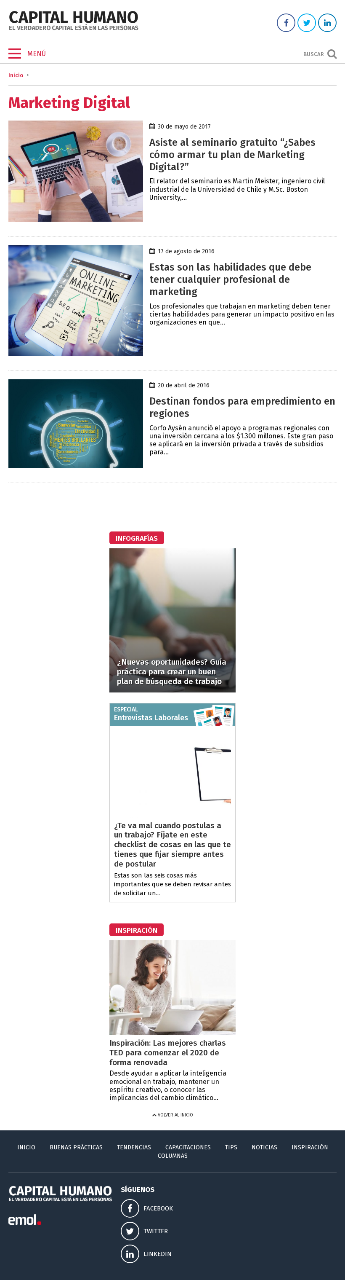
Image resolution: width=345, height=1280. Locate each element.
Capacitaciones (188, 1147)
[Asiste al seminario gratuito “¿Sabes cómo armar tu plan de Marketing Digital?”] (75, 219)
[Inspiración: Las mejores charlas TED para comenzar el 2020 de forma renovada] (172, 1033)
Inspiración (310, 1147)
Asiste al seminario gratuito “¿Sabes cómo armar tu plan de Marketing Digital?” (232, 155)
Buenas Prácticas (76, 1147)
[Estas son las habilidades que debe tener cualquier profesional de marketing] (75, 353)
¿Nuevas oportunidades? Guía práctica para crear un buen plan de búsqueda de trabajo (171, 671)
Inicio (15, 75)
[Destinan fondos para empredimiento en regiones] (75, 466)
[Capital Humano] (73, 29)
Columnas (173, 1155)
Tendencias (134, 1147)
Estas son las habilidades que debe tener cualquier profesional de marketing (230, 279)
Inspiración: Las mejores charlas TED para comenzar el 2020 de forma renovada (167, 1052)
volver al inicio (175, 1115)
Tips (231, 1147)
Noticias (264, 1147)
